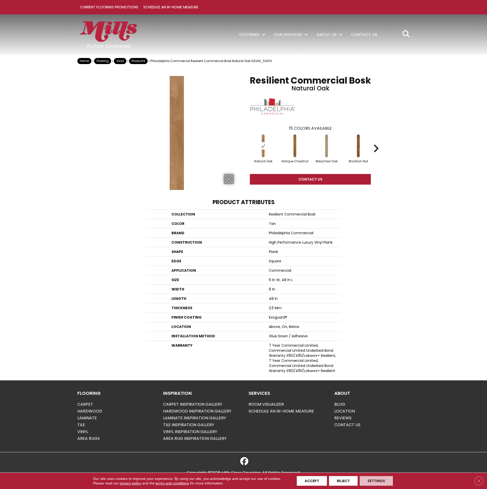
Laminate (87, 418)
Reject (343, 480)
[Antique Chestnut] (295, 146)
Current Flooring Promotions (109, 7)
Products (138, 61)
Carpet (85, 404)
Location (344, 411)
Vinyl (120, 61)
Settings (376, 480)
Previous (245, 140)
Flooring (103, 61)
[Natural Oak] (263, 146)
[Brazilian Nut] (358, 146)
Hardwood (89, 411)
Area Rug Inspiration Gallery (195, 438)
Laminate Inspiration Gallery (194, 418)
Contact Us (310, 179)
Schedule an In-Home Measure (170, 7)
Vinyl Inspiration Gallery (190, 432)
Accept (312, 480)
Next (376, 140)
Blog (339, 404)
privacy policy (130, 483)
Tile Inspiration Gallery (188, 425)
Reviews (343, 418)
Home (84, 61)
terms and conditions (172, 483)
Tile (81, 425)
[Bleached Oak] (326, 146)
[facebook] (244, 461)
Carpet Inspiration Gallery (192, 404)
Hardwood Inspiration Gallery (197, 411)
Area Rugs (88, 438)
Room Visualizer (266, 404)
